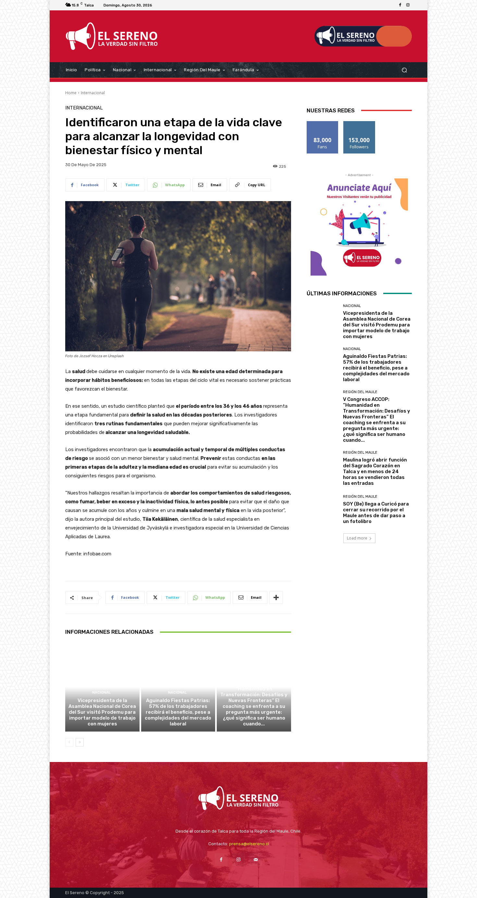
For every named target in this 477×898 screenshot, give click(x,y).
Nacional (101, 692)
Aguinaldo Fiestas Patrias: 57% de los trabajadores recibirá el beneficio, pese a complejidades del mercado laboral (178, 712)
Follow (359, 123)
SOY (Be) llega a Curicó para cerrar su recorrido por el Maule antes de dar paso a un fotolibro (376, 512)
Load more (357, 538)
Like (322, 123)
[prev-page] (69, 742)
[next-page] (80, 742)
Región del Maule (253, 675)
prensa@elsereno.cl (249, 843)
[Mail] (256, 859)
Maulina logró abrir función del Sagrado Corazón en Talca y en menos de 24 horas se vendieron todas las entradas (375, 471)
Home (71, 93)
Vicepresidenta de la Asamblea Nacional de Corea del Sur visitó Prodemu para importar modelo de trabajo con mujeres (102, 712)
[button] (404, 69)
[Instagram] (408, 5)
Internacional (93, 93)
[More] (276, 597)
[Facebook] (400, 5)
